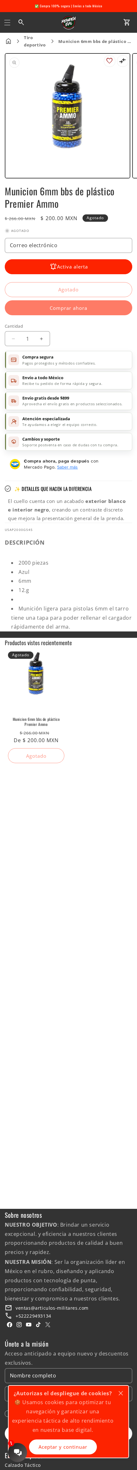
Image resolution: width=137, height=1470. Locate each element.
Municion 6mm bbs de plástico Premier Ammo (36, 722)
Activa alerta (72, 266)
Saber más (67, 467)
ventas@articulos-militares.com (52, 1308)
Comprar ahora (68, 308)
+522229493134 (33, 1316)
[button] (7, 23)
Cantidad (14, 326)
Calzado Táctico (23, 1465)
